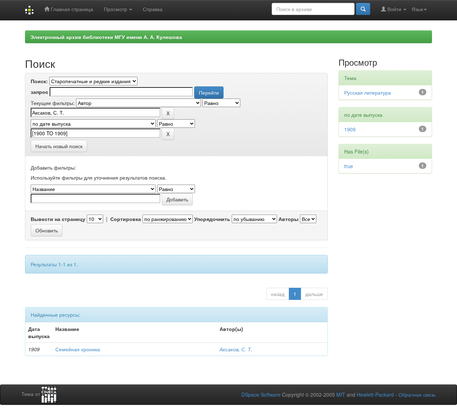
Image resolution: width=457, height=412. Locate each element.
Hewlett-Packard (375, 394)
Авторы (288, 218)
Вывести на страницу (58, 218)
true (348, 166)
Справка (152, 8)
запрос (39, 91)
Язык (417, 8)
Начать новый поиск (58, 146)
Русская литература (367, 92)
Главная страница (71, 8)
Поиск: (39, 81)
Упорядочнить (212, 218)
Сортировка (125, 218)
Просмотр (116, 8)
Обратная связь (417, 394)
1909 (350, 129)
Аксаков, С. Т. (236, 349)
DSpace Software (261, 394)
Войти (394, 8)
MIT (340, 394)
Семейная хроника (77, 349)
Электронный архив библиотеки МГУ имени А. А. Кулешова (106, 36)
